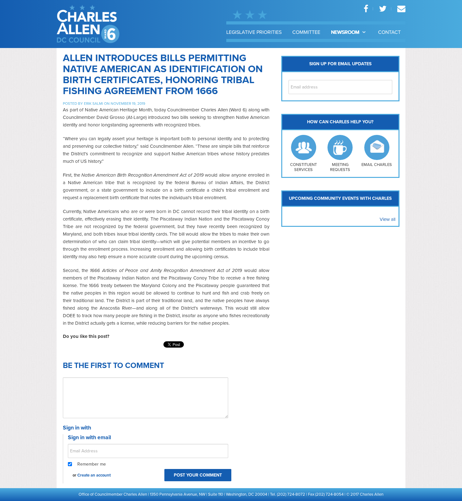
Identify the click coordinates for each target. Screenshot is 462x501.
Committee (306, 32)
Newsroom (345, 32)
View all (387, 219)
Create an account (94, 475)
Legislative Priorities (254, 32)
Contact (389, 32)
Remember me (91, 464)
